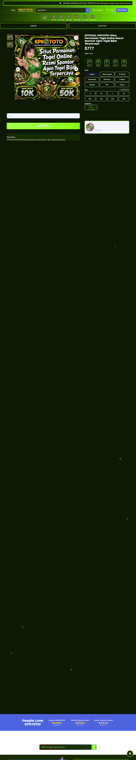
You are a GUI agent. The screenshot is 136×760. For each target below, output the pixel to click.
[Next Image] (76, 69)
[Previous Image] (18, 69)
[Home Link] (25, 10)
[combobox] (61, 10)
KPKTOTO (43, 125)
